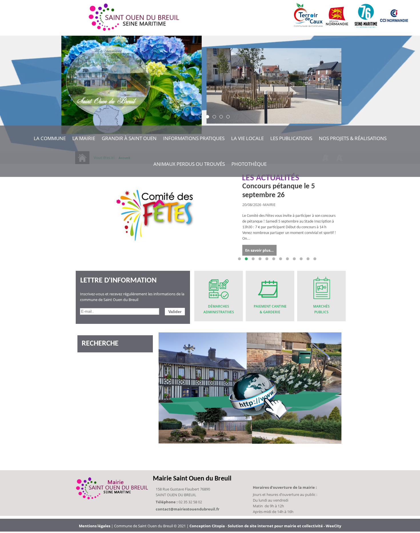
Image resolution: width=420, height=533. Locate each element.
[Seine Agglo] (394, 26)
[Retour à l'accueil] (134, 17)
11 (308, 259)
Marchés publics (321, 309)
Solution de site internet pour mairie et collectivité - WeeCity (284, 525)
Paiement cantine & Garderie (270, 309)
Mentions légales (95, 525)
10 (301, 259)
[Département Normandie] (337, 26)
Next (338, 259)
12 (315, 259)
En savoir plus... (259, 250)
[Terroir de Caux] (308, 24)
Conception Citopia (207, 525)
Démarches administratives (218, 309)
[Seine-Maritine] (365, 26)
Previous (85, 259)
